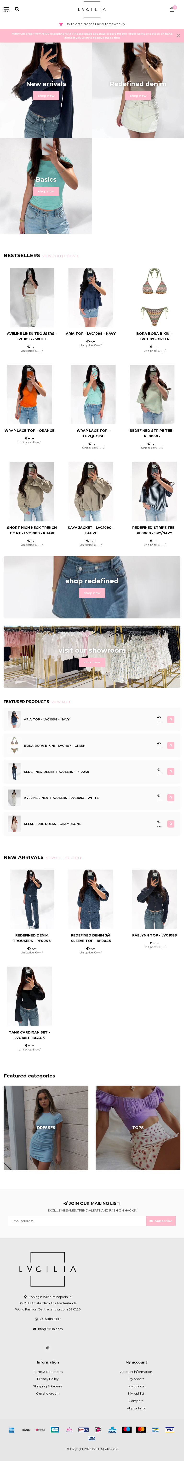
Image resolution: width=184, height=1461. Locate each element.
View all (60, 701)
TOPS (100, 1088)
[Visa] (170, 1429)
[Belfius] (40, 1429)
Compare (136, 1401)
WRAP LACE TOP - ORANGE (29, 430)
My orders (136, 1379)
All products (136, 1408)
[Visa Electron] (92, 1438)
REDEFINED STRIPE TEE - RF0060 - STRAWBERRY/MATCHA (152, 436)
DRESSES (11, 1088)
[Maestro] (127, 1429)
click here (92, 662)
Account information (136, 1372)
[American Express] (12, 1429)
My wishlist (136, 1393)
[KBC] (112, 1429)
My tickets (136, 1386)
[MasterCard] (141, 1429)
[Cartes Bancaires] (55, 1429)
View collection (59, 256)
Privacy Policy (47, 1379)
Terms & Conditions (48, 1372)
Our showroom (48, 1393)
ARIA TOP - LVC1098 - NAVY (91, 333)
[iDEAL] (98, 1429)
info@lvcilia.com (50, 1329)
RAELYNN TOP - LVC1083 (154, 935)
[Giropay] (84, 1429)
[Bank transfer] (26, 1429)
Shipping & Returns (48, 1386)
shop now (46, 95)
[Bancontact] (155, 1429)
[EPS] (69, 1429)
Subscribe (163, 1221)
